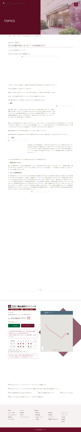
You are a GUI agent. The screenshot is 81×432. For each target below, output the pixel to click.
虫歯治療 (37, 412)
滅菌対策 (10, 417)
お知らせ (19, 36)
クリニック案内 (11, 412)
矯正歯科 (50, 414)
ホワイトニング (64, 412)
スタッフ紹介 (11, 419)
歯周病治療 (37, 414)
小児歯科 (37, 419)
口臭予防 (63, 417)
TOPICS (14, 36)
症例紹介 (63, 421)
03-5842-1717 (17, 318)
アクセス (22, 410)
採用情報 (22, 412)
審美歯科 (50, 412)
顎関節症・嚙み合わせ (53, 419)
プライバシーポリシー (24, 417)
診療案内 (36, 410)
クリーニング (64, 414)
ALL (40, 289)
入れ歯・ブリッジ (39, 417)
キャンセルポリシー (28, 325)
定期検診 (63, 419)
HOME (9, 36)
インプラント (51, 417)
